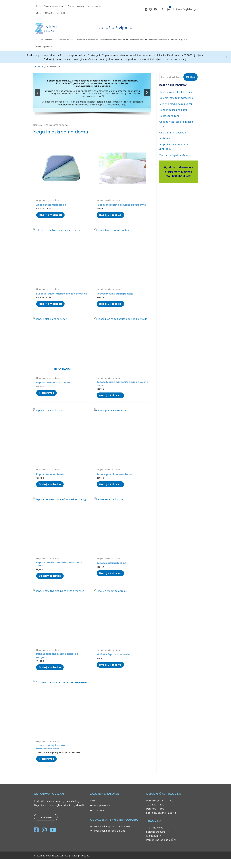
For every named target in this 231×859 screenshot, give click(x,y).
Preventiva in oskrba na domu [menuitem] (112, 39)
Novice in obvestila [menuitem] (76, 6)
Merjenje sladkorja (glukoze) (175, 103)
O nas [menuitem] (38, 6)
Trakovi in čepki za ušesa (173, 155)
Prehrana (164, 138)
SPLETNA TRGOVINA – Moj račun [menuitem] (50, 13)
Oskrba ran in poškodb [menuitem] (85, 39)
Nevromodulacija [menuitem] (137, 39)
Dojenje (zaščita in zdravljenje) (176, 97)
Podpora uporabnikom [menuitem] (53, 6)
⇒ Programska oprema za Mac (107, 830)
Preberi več (46, 392)
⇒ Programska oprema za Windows (110, 826)
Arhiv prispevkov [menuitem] (94, 6)
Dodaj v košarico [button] (110, 215)
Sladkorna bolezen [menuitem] (44, 39)
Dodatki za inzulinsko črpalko (176, 92)
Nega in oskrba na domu (173, 109)
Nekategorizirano (169, 115)
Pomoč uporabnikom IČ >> (161, 839)
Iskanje (190, 77)
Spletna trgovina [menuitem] (43, 46)
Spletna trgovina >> (157, 831)
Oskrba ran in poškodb (172, 132)
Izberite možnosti (50, 215)
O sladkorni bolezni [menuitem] (65, 39)
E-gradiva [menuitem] (183, 39)
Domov (38, 67)
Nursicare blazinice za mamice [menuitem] (162, 39)
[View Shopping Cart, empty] (168, 9)
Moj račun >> (153, 835)
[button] (65, 6)
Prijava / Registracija (184, 9)
